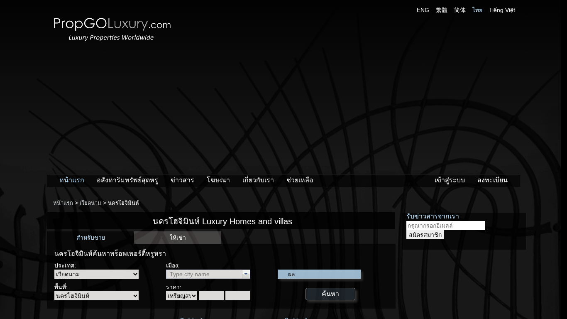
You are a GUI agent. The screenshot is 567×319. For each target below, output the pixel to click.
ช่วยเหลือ (299, 180)
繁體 (441, 10)
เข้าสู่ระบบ (450, 180)
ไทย (477, 10)
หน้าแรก (71, 180)
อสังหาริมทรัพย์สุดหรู (127, 180)
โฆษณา (218, 180)
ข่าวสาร (182, 180)
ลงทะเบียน (492, 180)
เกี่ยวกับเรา (258, 180)
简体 (460, 10)
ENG (423, 10)
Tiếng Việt (502, 10)
